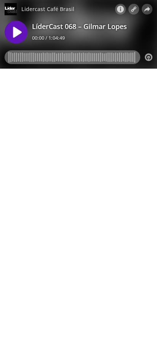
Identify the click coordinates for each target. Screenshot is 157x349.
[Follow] (133, 9)
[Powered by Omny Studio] (148, 57)
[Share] (147, 9)
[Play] (16, 32)
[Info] (120, 9)
